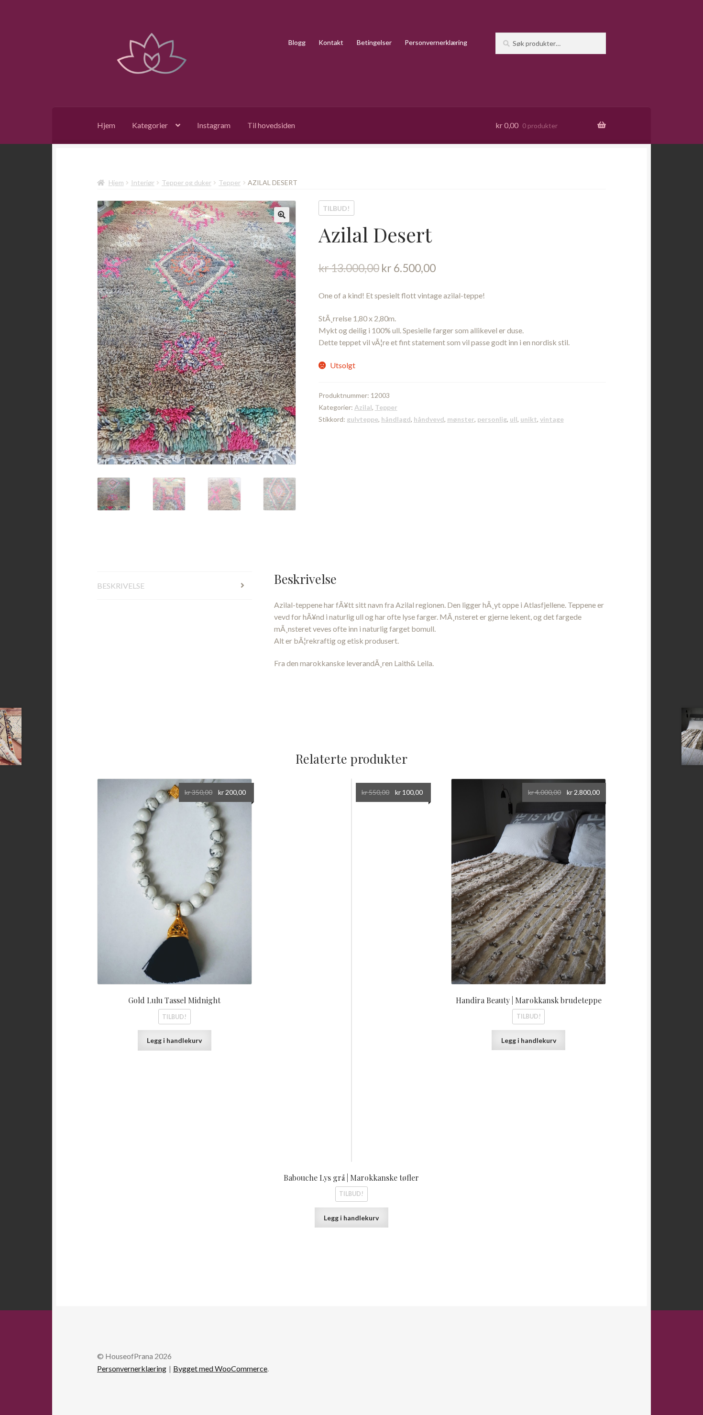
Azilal (363, 407)
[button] (281, 214)
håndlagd (396, 419)
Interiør (142, 182)
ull (513, 419)
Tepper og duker (186, 182)
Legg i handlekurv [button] (174, 1040)
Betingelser (374, 42)
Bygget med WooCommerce (220, 1368)
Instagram (214, 125)
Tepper (230, 182)
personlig (492, 419)
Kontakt (331, 42)
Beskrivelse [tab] (120, 585)
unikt (528, 419)
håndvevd (429, 419)
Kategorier (150, 125)
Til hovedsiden (271, 125)
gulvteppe (362, 419)
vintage (552, 419)
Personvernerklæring (436, 42)
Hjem (106, 125)
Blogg (297, 42)
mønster (460, 419)
